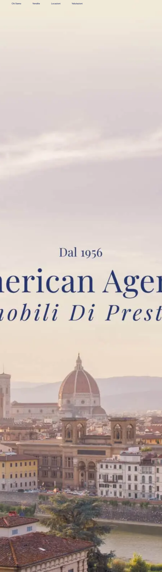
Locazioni (55, 3)
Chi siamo (16, 3)
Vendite (36, 3)
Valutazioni (77, 3)
